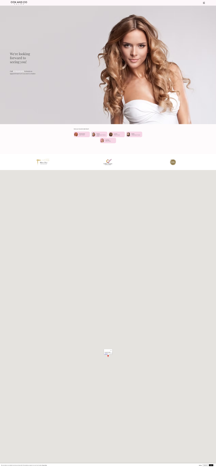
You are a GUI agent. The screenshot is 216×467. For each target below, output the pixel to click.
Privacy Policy (44, 465)
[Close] (214, 465)
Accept (211, 465)
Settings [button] (200, 465)
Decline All (205, 465)
